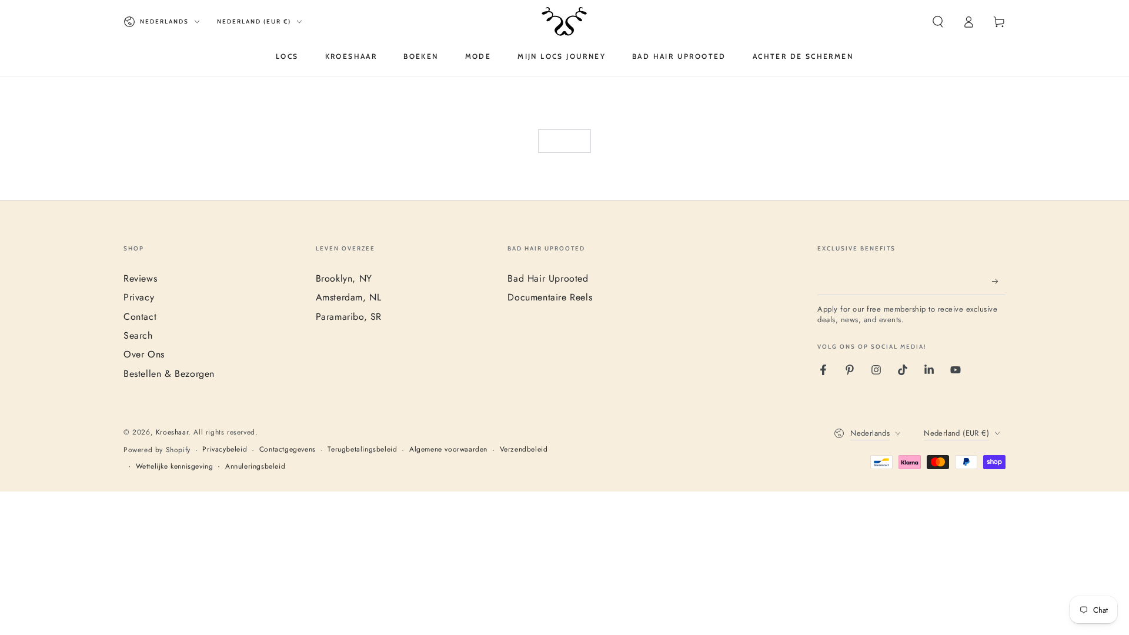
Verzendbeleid (524, 449)
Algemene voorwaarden (448, 449)
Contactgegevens (287, 449)
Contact (139, 316)
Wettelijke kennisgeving (174, 467)
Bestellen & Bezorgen (169, 373)
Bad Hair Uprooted (547, 278)
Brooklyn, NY (344, 278)
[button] (938, 22)
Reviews (140, 278)
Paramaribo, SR (349, 316)
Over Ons (144, 354)
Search (138, 335)
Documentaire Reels (549, 297)
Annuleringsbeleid (255, 467)
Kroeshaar (172, 432)
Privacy (138, 297)
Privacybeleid (224, 449)
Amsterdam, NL (349, 297)
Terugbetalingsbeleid (362, 449)
